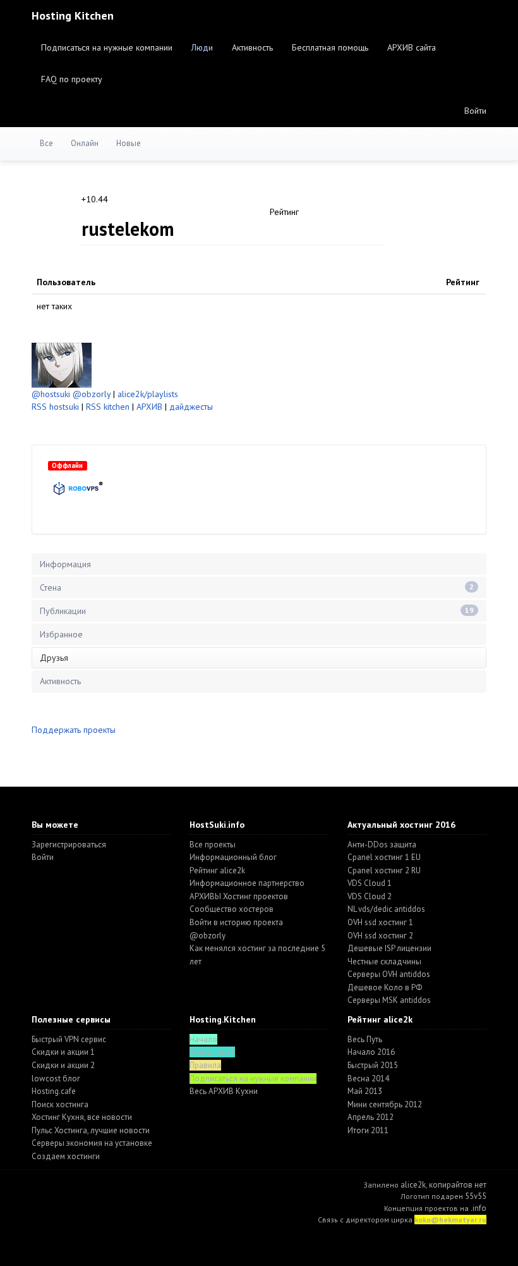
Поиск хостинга (60, 1104)
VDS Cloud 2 (369, 896)
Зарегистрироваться (69, 844)
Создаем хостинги (66, 1156)
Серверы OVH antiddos (388, 974)
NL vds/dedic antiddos (386, 909)
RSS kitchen (108, 406)
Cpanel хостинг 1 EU (384, 857)
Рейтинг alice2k (217, 870)
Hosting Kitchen (73, 15)
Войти (475, 110)
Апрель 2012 (370, 1117)
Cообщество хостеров (232, 909)
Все (46, 143)
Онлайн (85, 143)
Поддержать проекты (74, 729)
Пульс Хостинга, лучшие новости (91, 1130)
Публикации (257, 611)
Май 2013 (364, 1091)
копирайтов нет (457, 1184)
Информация (65, 564)
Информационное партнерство (247, 883)
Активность (252, 47)
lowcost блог (56, 1078)
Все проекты (213, 844)
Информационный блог (233, 857)
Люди (202, 47)
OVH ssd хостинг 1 (380, 922)
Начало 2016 (371, 1052)
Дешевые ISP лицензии (389, 948)
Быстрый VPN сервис (69, 1039)
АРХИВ (149, 406)
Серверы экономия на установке (92, 1143)
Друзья (54, 657)
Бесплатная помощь (330, 47)
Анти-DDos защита (381, 844)
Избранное (61, 634)
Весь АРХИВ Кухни (224, 1091)
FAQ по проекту (71, 79)
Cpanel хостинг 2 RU (384, 870)
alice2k (413, 1184)
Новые (128, 143)
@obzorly (92, 394)
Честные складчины (384, 961)
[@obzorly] (62, 364)
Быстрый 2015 (372, 1065)
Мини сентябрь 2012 (384, 1104)
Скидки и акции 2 (63, 1065)
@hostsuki (51, 394)
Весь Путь (364, 1039)
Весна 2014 (368, 1078)
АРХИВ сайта (411, 47)
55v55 (475, 1196)
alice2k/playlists (147, 394)
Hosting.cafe (54, 1091)
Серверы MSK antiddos (389, 1000)
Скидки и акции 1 (63, 1052)
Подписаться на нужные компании (106, 47)
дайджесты (191, 406)
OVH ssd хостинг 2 (380, 935)
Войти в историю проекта (236, 922)
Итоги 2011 (367, 1130)
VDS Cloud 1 (369, 883)
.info (478, 1208)
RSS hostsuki (55, 406)
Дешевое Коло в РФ (384, 987)
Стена (257, 587)
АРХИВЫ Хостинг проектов (239, 896)
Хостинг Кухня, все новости (82, 1117)
